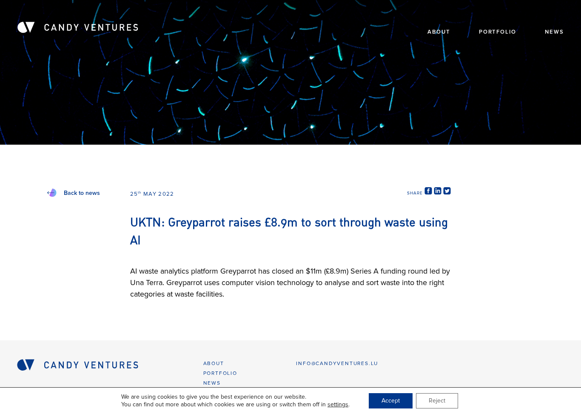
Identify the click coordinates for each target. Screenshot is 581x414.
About (438, 32)
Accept (391, 400)
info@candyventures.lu (337, 363)
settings (338, 404)
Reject (437, 400)
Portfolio (498, 32)
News (554, 32)
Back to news (82, 193)
